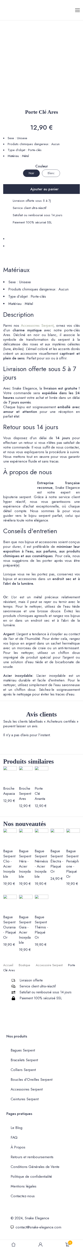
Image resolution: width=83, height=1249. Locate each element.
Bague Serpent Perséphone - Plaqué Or (72, 863)
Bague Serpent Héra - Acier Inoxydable (25, 863)
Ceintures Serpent (25, 1099)
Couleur (41, 166)
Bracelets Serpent (24, 1060)
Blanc (51, 173)
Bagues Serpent (23, 1050)
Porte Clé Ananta (40, 793)
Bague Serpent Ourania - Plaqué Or (9, 927)
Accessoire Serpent (49, 965)
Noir (31, 173)
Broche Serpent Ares (25, 793)
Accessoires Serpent (37, 325)
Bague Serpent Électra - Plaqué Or (56, 861)
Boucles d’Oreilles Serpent (31, 1079)
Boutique (24, 965)
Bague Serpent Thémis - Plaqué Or (41, 927)
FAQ (14, 1137)
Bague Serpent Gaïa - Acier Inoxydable (25, 929)
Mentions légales (23, 1186)
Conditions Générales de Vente (35, 1166)
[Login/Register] (40, 1244)
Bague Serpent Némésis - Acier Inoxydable (41, 863)
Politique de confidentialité (31, 1176)
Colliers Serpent (23, 1069)
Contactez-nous (23, 1196)
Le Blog (16, 1127)
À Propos (18, 1147)
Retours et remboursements (32, 1156)
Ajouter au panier (44, 189)
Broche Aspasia (9, 791)
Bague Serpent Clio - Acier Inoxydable (9, 863)
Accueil (8, 965)
